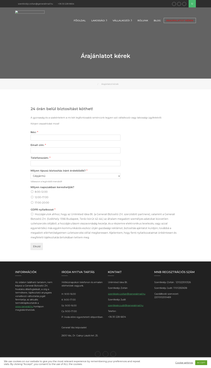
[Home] (95, 84)
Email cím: (38, 145)
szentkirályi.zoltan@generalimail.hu (35, 3)
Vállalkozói (121, 20)
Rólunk (142, 20)
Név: (34, 132)
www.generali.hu (24, 306)
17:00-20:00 (42, 202)
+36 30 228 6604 (66, 3)
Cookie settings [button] (184, 362)
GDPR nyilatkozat (43, 209)
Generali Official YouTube (184, 4)
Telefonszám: (41, 157)
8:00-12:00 (41, 191)
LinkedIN (179, 4)
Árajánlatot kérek (179, 20)
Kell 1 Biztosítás (174, 4)
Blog (157, 20)
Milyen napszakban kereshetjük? (52, 187)
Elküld (36, 246)
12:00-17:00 (41, 197)
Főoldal (80, 20)
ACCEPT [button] (201, 362)
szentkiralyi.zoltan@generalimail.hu (126, 293)
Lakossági (98, 20)
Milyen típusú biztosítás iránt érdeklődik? (59, 170)
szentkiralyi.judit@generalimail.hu (125, 305)
